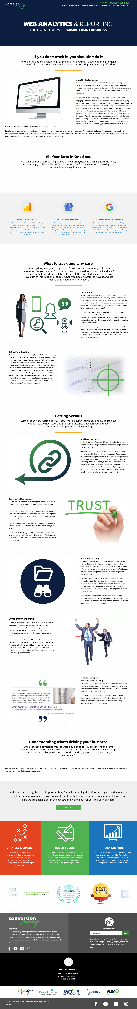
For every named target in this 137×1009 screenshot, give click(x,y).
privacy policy (11, 1004)
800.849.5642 (119, 2)
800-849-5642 (69, 979)
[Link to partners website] (25, 992)
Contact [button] (106, 5)
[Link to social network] (9, 948)
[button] (64, 5)
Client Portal (102, 2)
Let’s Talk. (68, 808)
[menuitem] (64, 5)
